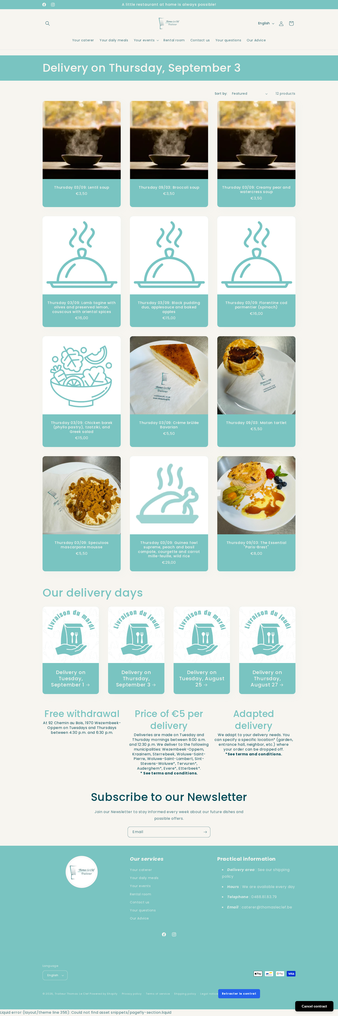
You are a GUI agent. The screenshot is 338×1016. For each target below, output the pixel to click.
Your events (140, 886)
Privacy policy (132, 994)
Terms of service (158, 994)
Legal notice (209, 994)
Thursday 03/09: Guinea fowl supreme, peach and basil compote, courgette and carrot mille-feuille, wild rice (169, 549)
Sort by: (221, 93)
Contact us (139, 902)
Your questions (143, 910)
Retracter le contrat (239, 994)
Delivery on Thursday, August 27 (266, 678)
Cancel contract (314, 1006)
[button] (48, 23)
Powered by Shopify (103, 994)
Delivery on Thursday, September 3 (133, 678)
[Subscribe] (205, 832)
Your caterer (141, 870)
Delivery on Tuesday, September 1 (68, 678)
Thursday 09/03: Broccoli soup (169, 187)
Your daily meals (144, 878)
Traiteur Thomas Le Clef (72, 994)
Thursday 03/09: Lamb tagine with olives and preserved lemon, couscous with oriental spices (81, 307)
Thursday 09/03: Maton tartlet (256, 423)
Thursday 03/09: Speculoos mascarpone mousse (81, 545)
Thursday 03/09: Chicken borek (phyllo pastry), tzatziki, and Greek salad (82, 427)
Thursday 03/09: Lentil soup (81, 187)
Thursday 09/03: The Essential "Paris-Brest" (256, 545)
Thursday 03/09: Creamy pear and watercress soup (256, 189)
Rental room (140, 894)
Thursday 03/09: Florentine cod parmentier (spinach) (256, 305)
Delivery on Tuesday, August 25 (202, 678)
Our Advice (139, 918)
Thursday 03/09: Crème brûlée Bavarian (169, 425)
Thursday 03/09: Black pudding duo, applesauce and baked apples (169, 307)
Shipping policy (185, 994)
